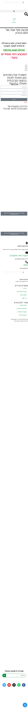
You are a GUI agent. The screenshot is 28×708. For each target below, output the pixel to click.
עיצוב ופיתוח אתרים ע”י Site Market (19, 319)
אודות (25, 288)
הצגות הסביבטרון (22, 291)
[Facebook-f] (23, 685)
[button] (14, 11)
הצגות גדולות (23, 315)
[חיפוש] (4, 675)
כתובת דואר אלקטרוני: (18, 255)
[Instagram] (14, 685)
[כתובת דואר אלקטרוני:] (26, 252)
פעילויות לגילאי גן (22, 308)
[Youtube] (9, 685)
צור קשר (24, 298)
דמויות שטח (23, 305)
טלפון (25, 265)
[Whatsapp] (19, 685)
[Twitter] (4, 685)
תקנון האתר (23, 295)
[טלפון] (26, 262)
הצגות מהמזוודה (22, 312)
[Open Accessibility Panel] (25, 705)
